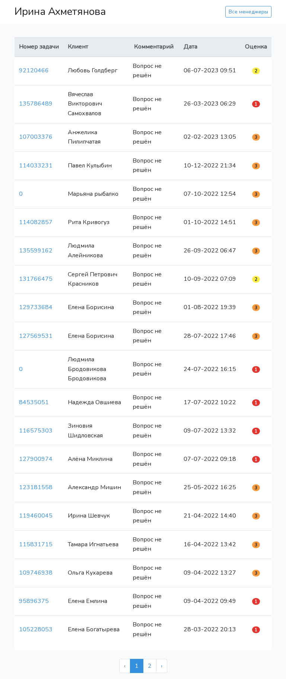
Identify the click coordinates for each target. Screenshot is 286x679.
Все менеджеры (248, 11)
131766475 (36, 279)
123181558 (36, 487)
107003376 (36, 137)
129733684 (36, 307)
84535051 (34, 402)
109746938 (36, 573)
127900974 (36, 459)
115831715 (36, 544)
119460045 (36, 516)
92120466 (34, 70)
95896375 (34, 601)
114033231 (36, 165)
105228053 (36, 629)
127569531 (36, 336)
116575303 (36, 431)
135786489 (36, 104)
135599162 (36, 250)
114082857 (36, 222)
